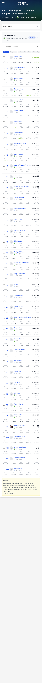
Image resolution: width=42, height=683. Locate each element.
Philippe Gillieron (19, 252)
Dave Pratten (18, 154)
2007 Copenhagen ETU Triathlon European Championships (18, 12)
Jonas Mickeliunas (20, 208)
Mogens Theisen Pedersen (22, 165)
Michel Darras (18, 78)
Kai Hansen (17, 371)
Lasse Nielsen (18, 295)
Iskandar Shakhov (19, 100)
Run (38, 52)
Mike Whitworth (19, 197)
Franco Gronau (18, 404)
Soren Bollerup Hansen (21, 187)
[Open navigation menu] (3, 3)
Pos (5, 52)
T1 (25, 52)
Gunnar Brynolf (19, 306)
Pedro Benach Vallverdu (21, 263)
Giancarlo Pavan (19, 415)
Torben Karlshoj (19, 328)
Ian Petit (16, 284)
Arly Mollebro (18, 360)
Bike (29, 52)
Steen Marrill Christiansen (22, 317)
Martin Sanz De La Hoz (21, 143)
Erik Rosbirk (17, 393)
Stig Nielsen (18, 241)
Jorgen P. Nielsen (19, 274)
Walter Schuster (19, 426)
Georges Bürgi (18, 89)
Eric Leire (17, 382)
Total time (13, 52)
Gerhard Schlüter (19, 67)
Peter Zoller (18, 122)
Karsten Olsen (18, 132)
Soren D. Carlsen (19, 230)
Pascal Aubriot (18, 111)
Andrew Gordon (19, 339)
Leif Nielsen (17, 176)
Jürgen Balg (18, 56)
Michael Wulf (18, 468)
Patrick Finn (18, 219)
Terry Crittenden (19, 350)
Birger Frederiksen (20, 447)
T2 (34, 52)
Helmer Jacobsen (19, 458)
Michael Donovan (19, 436)
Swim (20, 52)
